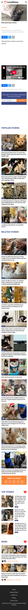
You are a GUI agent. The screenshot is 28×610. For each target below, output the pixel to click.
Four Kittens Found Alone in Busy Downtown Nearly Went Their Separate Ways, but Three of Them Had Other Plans (13, 556)
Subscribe (21, 100)
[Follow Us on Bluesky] (18, 481)
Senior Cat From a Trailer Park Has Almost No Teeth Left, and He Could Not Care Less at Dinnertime (13, 575)
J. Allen (9, 561)
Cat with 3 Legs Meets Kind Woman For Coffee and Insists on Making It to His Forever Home (12, 306)
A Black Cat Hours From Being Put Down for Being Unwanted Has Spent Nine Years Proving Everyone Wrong (13, 471)
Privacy (14, 598)
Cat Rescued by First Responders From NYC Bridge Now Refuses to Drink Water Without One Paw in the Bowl (13, 354)
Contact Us (14, 595)
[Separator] (13, 37)
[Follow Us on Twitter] (10, 481)
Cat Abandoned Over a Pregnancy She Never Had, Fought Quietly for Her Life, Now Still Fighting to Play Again (13, 202)
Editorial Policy (14, 592)
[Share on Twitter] (9, 37)
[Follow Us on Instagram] (14, 481)
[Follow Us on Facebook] (6, 481)
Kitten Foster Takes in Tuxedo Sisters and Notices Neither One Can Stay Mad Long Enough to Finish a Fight (13, 330)
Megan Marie (10, 579)
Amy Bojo (4, 27)
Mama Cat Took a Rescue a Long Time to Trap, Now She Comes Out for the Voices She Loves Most (20, 514)
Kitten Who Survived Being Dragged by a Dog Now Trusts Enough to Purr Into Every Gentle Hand (13, 423)
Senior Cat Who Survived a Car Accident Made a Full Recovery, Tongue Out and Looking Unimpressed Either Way (12, 282)
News (3, 150)
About (14, 589)
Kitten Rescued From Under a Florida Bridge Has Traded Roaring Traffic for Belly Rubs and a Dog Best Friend (13, 178)
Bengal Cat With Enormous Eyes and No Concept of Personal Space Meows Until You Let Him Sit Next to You (13, 258)
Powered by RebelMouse (24, 3)
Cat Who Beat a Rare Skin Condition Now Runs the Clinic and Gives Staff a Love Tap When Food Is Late (20, 500)
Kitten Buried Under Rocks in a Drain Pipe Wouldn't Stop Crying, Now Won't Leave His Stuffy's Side (13, 154)
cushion (12, 89)
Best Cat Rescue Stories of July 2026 (11, 377)
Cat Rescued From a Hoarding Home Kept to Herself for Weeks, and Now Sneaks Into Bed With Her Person (20, 527)
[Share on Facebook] (4, 37)
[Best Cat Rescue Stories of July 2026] (14, 367)
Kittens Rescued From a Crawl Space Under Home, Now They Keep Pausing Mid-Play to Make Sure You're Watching (13, 447)
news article (18, 89)
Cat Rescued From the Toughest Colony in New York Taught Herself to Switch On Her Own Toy (13, 399)
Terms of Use (14, 600)
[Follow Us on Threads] (22, 481)
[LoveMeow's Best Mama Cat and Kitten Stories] (14, 214)
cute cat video (5, 89)
